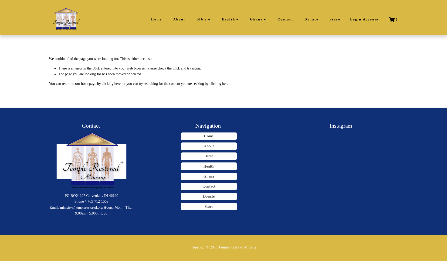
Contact (285, 19)
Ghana (208, 176)
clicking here (111, 84)
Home (156, 19)
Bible (208, 156)
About (179, 19)
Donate (311, 19)
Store (335, 19)
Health (208, 166)
